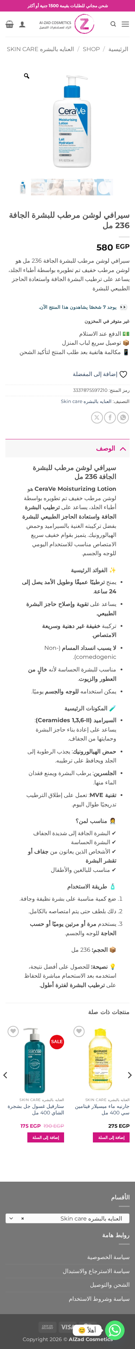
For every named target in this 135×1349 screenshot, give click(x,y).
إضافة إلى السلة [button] (111, 1137)
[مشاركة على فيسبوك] (110, 418)
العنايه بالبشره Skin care (40, 49)
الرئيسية (118, 49)
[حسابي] (22, 24)
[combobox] (67, 1218)
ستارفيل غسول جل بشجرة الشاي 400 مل (36, 1109)
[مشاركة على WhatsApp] (123, 418)
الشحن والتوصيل (110, 1284)
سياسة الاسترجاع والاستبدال (96, 1271)
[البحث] (113, 24)
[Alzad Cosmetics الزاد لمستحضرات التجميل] (67, 24)
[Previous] (129, 1089)
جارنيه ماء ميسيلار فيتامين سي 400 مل (102, 1109)
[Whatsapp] (115, 1330)
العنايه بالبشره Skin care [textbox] (71, 1218)
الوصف (105, 448)
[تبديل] (123, 448)
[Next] (5, 1089)
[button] (125, 24)
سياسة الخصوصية (108, 1257)
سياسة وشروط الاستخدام (99, 1298)
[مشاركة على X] (97, 418)
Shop (91, 49)
